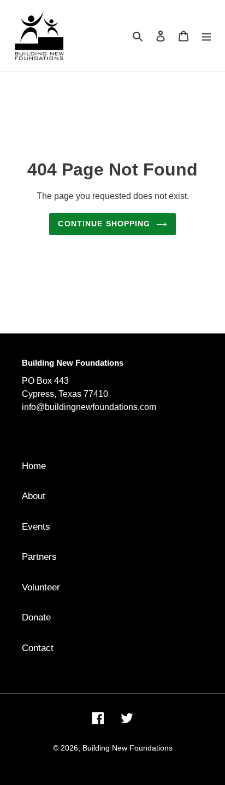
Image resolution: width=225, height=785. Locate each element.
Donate (36, 617)
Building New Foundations (127, 747)
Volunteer (41, 587)
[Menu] (206, 35)
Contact (38, 648)
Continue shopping (104, 223)
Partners (39, 557)
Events (36, 527)
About (33, 496)
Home (34, 466)
